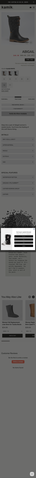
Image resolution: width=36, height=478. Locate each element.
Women (23, 236)
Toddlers (23, 245)
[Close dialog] (34, 229)
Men (24, 239)
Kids (24, 242)
